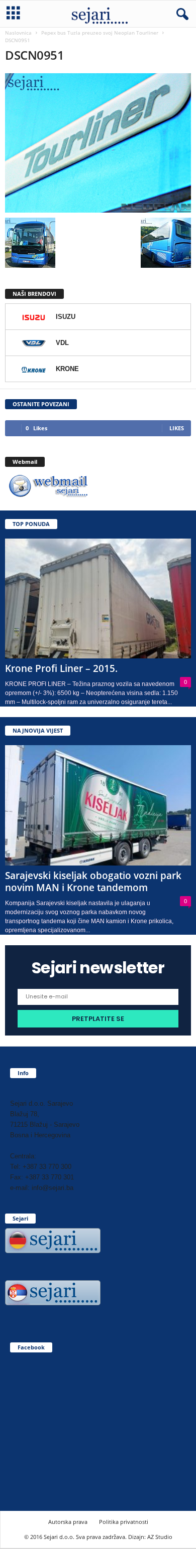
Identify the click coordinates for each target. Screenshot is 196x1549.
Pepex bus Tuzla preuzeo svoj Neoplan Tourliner (99, 32)
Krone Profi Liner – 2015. (61, 668)
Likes (176, 428)
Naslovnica (18, 32)
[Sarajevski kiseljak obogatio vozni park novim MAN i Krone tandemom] (98, 805)
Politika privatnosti (123, 1521)
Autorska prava (67, 1521)
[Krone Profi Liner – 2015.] (98, 598)
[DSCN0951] (98, 143)
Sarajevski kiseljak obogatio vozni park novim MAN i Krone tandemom (93, 881)
